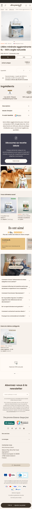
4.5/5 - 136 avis (8, 43)
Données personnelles (16, 497)
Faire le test (16, 161)
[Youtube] (24, 428)
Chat (6, 9)
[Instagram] (8, 428)
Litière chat (11, 9)
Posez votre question (16, 267)
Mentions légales (16, 493)
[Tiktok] (16, 428)
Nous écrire (17, 465)
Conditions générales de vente (16, 495)
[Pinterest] (20, 428)
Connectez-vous (14, 53)
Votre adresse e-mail (11, 394)
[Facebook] (12, 428)
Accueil (2, 9)
